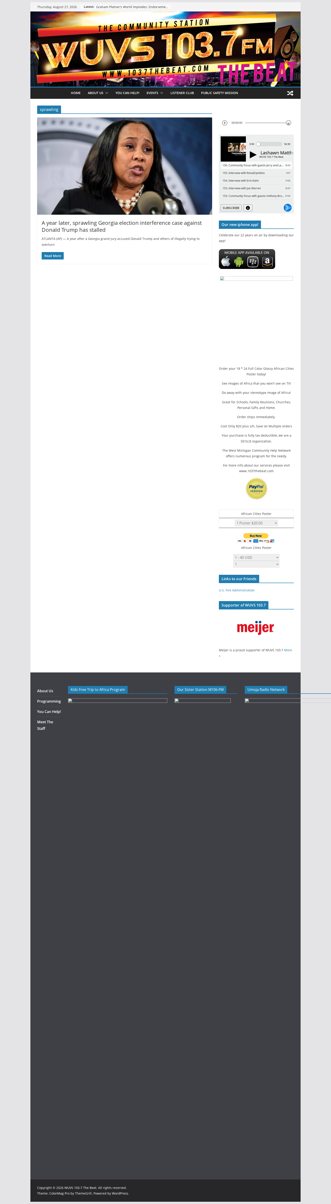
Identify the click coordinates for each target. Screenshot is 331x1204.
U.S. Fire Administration (237, 590)
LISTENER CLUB (182, 93)
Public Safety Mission (219, 93)
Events (152, 93)
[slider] (288, 122)
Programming (49, 701)
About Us (45, 690)
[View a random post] (290, 93)
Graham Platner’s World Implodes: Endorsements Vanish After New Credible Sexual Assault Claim (133, 7)
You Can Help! (127, 93)
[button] (105, 93)
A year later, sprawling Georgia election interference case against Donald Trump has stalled (122, 226)
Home (76, 93)
